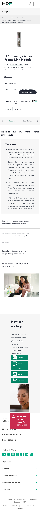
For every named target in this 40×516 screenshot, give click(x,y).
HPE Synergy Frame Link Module (21, 20)
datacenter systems (16, 64)
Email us (20, 374)
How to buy (21, 380)
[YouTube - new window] (26, 454)
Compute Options (21, 18)
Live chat (20, 357)
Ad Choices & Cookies (28, 506)
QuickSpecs (8, 101)
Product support (20, 366)
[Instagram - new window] (13, 454)
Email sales (7, 440)
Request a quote (27, 92)
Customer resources (11, 482)
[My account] (30, 3)
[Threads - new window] (17, 454)
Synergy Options (6, 20)
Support (5, 468)
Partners (6, 489)
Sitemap (20, 508)
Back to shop (5, 18)
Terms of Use (14, 506)
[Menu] (36, 3)
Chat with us (17, 109)
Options (13, 18)
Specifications (25, 101)
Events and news (9, 475)
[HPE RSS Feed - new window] (31, 454)
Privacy (5, 506)
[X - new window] (8, 454)
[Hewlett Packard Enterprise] (7, 3)
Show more (8, 77)
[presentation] (37, 121)
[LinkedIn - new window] (4, 454)
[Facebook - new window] (22, 454)
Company (6, 462)
